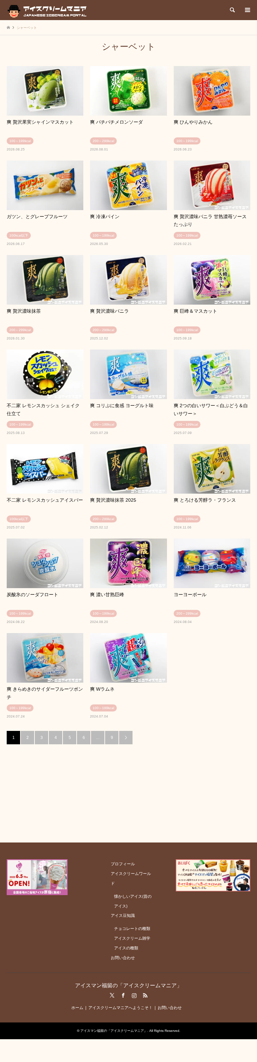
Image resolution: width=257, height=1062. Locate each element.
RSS (145, 995)
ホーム (77, 1007)
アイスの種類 (126, 948)
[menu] (247, 10)
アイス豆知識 (123, 915)
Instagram (134, 995)
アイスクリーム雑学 (132, 938)
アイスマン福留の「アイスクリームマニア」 (128, 985)
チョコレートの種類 (132, 928)
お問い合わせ (123, 957)
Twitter (112, 995)
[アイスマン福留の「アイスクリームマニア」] (49, 10)
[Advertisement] (128, 791)
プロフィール (123, 864)
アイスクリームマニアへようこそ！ (120, 1007)
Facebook (123, 995)
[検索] (232, 10)
